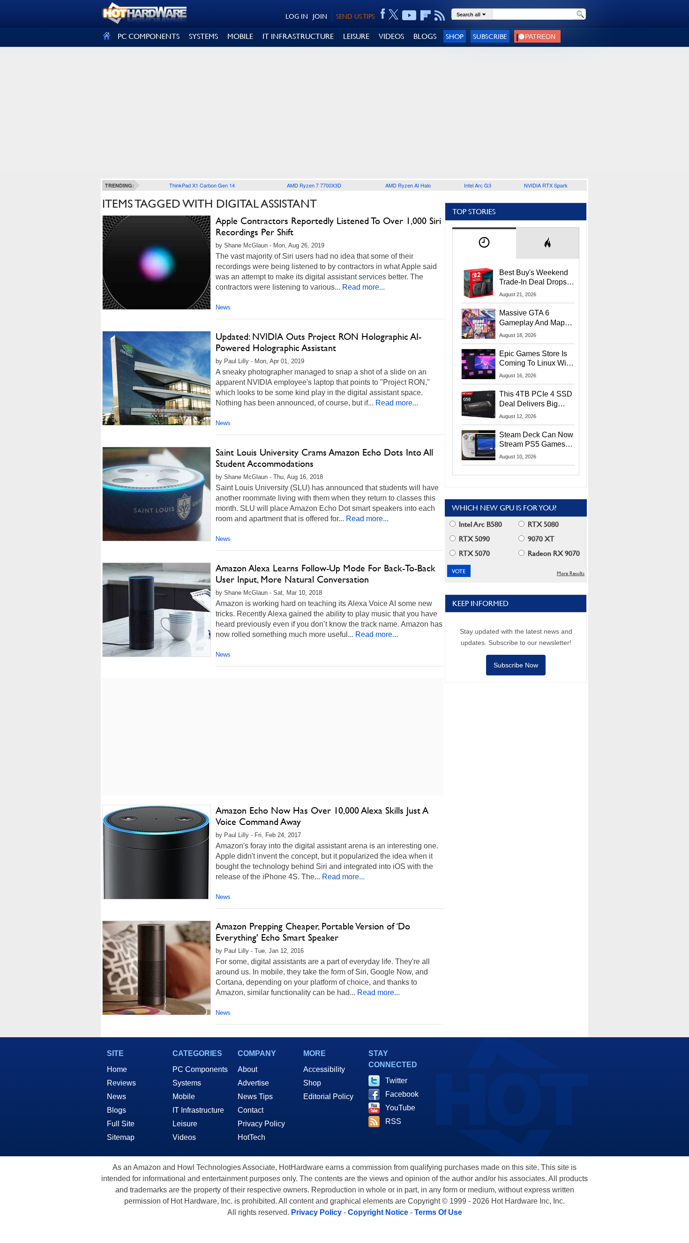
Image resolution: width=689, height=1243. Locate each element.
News (223, 307)
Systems (186, 1083)
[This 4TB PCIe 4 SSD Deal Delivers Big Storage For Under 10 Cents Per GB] (478, 404)
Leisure (184, 1124)
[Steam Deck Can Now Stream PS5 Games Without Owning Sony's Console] (478, 445)
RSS (393, 1121)
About (247, 1069)
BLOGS (424, 36)
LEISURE (356, 36)
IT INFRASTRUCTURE (298, 36)
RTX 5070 (473, 553)
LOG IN (296, 16)
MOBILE (240, 36)
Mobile (183, 1097)
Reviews (121, 1083)
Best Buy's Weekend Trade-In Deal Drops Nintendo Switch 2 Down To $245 (533, 278)
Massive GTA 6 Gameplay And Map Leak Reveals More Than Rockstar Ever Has (532, 318)
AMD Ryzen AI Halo (408, 185)
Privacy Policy (261, 1124)
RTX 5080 (542, 524)
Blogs (116, 1110)
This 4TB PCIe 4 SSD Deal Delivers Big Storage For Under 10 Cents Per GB (535, 399)
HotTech (251, 1137)
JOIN (320, 16)
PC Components (200, 1069)
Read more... (363, 287)
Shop (455, 36)
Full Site (121, 1124)
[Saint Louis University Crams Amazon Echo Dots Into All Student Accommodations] (156, 494)
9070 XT (540, 538)
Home (117, 1069)
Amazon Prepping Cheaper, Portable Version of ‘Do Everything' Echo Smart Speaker (313, 932)
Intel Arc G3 (477, 185)
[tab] (484, 243)
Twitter (396, 1081)
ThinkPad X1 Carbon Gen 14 (202, 185)
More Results (570, 573)
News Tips (255, 1097)
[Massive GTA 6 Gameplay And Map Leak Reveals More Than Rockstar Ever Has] (478, 323)
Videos (184, 1137)
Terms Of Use (438, 1212)
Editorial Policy (328, 1097)
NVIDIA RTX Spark (546, 185)
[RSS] (439, 15)
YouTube (400, 1108)
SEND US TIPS (355, 16)
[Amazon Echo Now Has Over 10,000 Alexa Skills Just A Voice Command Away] (156, 852)
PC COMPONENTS (149, 36)
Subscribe (490, 36)
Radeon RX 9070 (553, 553)
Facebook (402, 1094)
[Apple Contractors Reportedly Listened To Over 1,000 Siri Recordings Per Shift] (156, 262)
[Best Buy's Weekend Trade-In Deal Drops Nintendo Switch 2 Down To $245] (478, 283)
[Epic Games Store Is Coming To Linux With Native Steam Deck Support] (478, 364)
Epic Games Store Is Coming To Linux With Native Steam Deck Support (535, 359)
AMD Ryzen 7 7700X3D (314, 185)
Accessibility (324, 1069)
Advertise (253, 1083)
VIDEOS (391, 36)
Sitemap (121, 1137)
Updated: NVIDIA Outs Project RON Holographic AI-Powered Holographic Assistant (318, 342)
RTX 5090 (473, 538)
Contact (250, 1110)
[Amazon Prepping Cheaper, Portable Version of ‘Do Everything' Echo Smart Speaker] (156, 968)
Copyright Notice (378, 1212)
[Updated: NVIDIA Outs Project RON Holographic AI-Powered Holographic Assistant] (156, 378)
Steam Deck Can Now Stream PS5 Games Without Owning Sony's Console (536, 440)
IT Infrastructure (198, 1110)
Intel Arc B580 (479, 524)
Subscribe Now (516, 665)
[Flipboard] (425, 15)
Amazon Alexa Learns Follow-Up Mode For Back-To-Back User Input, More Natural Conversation (325, 573)
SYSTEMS (203, 36)
